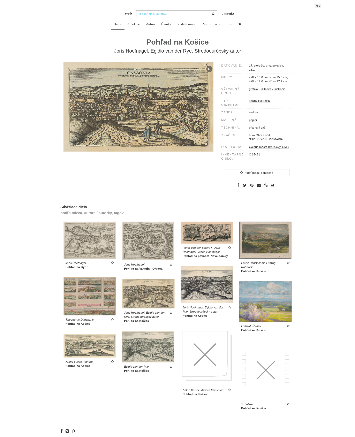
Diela (117, 24)
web (128, 13)
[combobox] (176, 13)
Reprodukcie (211, 24)
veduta (253, 112)
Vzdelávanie (187, 24)
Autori (150, 24)
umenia (227, 13)
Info (229, 24)
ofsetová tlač (257, 127)
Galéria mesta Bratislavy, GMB (269, 146)
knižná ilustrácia (259, 100)
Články (166, 24)
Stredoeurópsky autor (218, 51)
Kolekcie (134, 24)
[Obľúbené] (239, 24)
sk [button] (318, 6)
